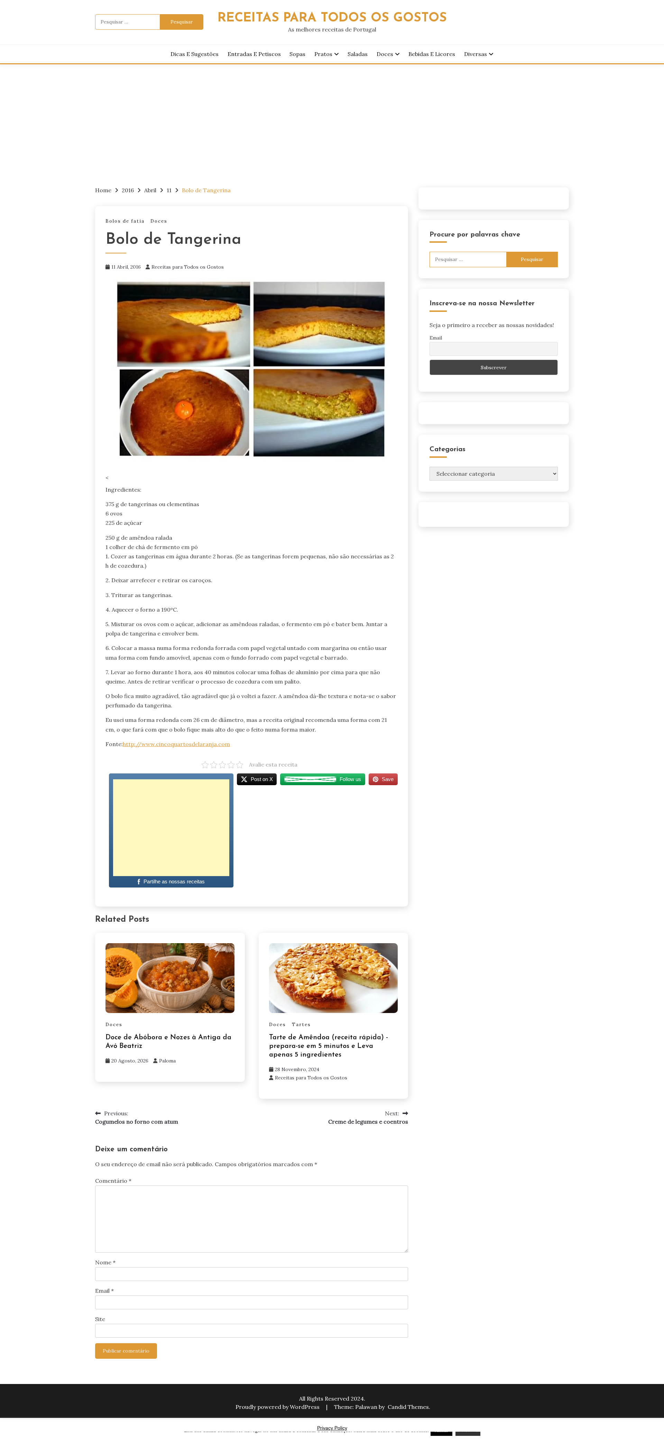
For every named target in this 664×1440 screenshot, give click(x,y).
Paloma (167, 1061)
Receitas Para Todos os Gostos (332, 18)
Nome (105, 1262)
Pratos (323, 53)
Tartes (301, 1025)
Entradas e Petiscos (254, 53)
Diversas (475, 53)
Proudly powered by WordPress (278, 1406)
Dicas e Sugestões (194, 53)
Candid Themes (408, 1406)
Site (100, 1319)
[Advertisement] (332, 116)
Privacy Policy (332, 1428)
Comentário (113, 1180)
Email (104, 1290)
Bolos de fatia (125, 221)
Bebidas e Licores (431, 53)
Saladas (358, 53)
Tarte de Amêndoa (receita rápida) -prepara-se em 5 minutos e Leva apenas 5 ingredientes (328, 1046)
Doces (385, 53)
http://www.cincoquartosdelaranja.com (176, 744)
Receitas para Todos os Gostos (187, 267)
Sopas (297, 53)
